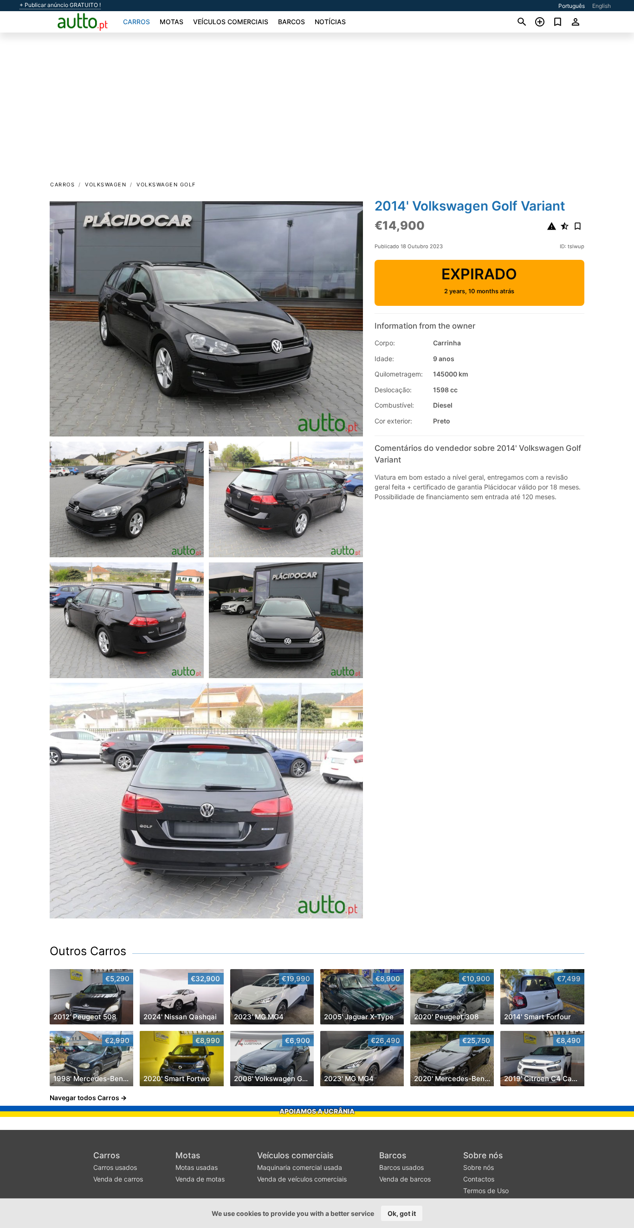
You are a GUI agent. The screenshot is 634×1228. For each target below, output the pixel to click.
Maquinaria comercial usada (299, 1167)
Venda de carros (118, 1179)
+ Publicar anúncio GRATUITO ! (60, 5)
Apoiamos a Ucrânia (317, 1111)
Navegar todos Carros (84, 1098)
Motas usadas (196, 1167)
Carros (136, 22)
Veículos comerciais (230, 22)
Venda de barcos (405, 1179)
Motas (171, 22)
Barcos (291, 22)
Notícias (330, 22)
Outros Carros (88, 951)
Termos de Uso (486, 1191)
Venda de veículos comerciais (302, 1179)
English (601, 5)
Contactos (478, 1179)
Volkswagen (105, 184)
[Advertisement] (317, 110)
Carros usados (115, 1167)
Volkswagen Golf (166, 184)
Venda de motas (200, 1179)
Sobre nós (483, 1155)
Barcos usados (401, 1167)
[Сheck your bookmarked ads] (558, 21)
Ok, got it (402, 1213)
